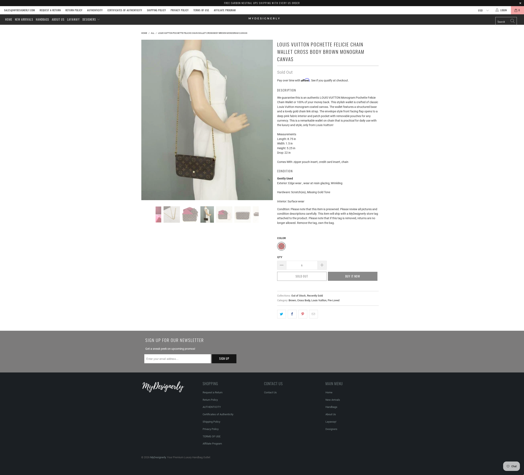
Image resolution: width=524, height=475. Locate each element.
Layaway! (73, 19)
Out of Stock (298, 295)
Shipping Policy (156, 10)
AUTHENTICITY (95, 10)
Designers (89, 19)
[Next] (266, 105)
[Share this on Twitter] (281, 314)
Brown (292, 300)
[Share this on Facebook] (292, 314)
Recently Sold (315, 295)
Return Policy (74, 10)
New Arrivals (24, 19)
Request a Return (50, 10)
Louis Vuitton (318, 300)
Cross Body (303, 300)
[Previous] (148, 105)
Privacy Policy (180, 10)
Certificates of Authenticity (124, 10)
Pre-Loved (333, 300)
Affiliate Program (225, 10)
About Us (58, 19)
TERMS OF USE (201, 10)
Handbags (42, 19)
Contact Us (270, 392)
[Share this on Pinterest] (302, 314)
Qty (279, 257)
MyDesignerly (158, 457)
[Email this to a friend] (313, 314)
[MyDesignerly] (264, 18)
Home (8, 19)
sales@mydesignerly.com (19, 10)
